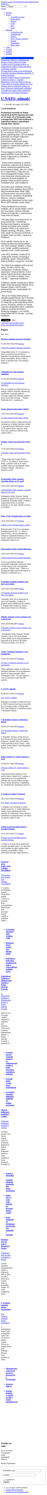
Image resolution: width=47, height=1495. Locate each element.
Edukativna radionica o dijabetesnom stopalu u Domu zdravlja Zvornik (6, 982)
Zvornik (9, 50)
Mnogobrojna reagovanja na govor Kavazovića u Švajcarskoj (11, 1374)
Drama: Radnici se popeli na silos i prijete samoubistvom (11, 1396)
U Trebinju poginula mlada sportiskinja (6, 1306)
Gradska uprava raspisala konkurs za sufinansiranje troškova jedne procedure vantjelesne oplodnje (11, 1063)
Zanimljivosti (16, 34)
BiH (12, 26)
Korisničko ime (9, 1470)
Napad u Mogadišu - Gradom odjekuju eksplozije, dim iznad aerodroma (10, 1182)
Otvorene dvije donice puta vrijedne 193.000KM (5, 866)
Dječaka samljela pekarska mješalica (16, 339)
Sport (13, 28)
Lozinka (6, 1475)
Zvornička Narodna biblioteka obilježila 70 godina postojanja (10, 1098)
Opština (9, 52)
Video (8, 47)
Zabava (13, 37)
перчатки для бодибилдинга (12, 323)
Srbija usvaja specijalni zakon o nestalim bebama (14, 828)
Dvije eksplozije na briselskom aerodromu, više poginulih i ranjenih (10, 1226)
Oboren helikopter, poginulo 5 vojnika (5, 1113)
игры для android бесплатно (12, 325)
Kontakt (9, 54)
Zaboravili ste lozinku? (14, 1490)
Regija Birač (15, 19)
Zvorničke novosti (17, 17)
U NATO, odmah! (15, 98)
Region (13, 21)
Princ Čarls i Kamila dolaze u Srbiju (16, 516)
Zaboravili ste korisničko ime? (17, 1492)
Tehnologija (15, 43)
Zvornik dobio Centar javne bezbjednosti (11, 1083)
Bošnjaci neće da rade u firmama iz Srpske (5, 1244)
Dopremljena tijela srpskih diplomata (16, 549)
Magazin (9, 30)
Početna (9, 13)
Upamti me (10, 1479)
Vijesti (8, 15)
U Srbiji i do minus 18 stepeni (13, 794)
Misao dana (15, 45)
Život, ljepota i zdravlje (19, 39)
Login (3, 9)
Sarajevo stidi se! (9, 1385)
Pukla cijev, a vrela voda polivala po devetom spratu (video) (9, 1204)
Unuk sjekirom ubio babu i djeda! (15, 409)
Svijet (13, 24)
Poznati (13, 41)
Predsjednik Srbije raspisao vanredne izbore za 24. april (12, 480)
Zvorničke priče (17, 32)
